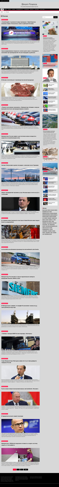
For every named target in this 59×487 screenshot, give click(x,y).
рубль (51, 232)
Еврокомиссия (45, 221)
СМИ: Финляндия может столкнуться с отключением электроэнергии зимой (52, 191)
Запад (53, 221)
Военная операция (53, 213)
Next (26, 469)
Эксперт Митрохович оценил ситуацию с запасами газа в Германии (19, 165)
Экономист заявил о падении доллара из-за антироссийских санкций (52, 199)
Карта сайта (42, 9)
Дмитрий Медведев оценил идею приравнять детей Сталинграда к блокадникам (51, 101)
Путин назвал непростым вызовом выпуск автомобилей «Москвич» (19, 388)
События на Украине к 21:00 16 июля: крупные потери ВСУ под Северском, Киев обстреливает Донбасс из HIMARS (52, 110)
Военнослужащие (52, 216)
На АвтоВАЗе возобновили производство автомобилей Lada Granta (20, 249)
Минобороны (52, 224)
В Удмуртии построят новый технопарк (12, 416)
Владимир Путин (45, 211)
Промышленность (19, 9)
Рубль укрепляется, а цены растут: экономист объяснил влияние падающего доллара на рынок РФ (51, 106)
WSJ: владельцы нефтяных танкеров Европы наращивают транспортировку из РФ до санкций (49, 173)
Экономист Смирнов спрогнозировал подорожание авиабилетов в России (52, 93)
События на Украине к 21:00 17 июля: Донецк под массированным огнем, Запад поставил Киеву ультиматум (49, 65)
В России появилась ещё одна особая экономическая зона (49, 132)
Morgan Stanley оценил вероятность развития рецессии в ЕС (52, 97)
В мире (50, 211)
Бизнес (5, 9)
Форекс (43, 232)
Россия (51, 229)
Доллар (47, 219)
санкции (54, 232)
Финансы (31, 9)
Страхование (26, 9)
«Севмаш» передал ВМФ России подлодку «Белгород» (16, 333)
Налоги (13, 9)
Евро (55, 219)
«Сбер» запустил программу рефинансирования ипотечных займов (51, 85)
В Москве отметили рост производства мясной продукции (17, 80)
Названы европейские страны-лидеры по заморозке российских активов (52, 182)
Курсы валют (44, 224)
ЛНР (48, 224)
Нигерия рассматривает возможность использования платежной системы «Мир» (48, 38)
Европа (49, 221)
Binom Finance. (29, 4)
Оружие (50, 227)
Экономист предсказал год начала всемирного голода (52, 195)
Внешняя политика (46, 213)
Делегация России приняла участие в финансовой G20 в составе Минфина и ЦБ (52, 187)
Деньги (43, 219)
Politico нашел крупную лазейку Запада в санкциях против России (50, 159)
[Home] (2, 9)
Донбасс (50, 219)
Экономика (37, 9)
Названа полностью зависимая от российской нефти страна (51, 203)
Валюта (9, 9)
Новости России (45, 227)
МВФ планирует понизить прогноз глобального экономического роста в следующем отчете (52, 89)
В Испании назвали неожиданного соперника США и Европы (51, 178)
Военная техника (45, 216)
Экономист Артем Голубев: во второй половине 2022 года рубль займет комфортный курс (49, 80)
